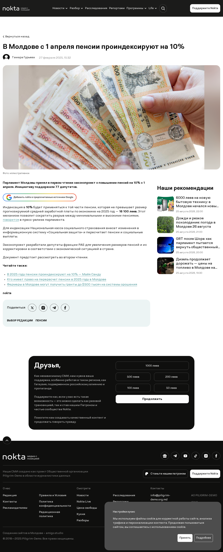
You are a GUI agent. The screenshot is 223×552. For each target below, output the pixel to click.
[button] (163, 8)
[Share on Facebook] (65, 308)
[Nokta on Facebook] (216, 456)
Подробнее (203, 538)
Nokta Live (84, 501)
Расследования (96, 8)
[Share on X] (32, 308)
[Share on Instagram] (43, 308)
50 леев (171, 388)
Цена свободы (87, 508)
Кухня (81, 514)
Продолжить (152, 399)
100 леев (133, 388)
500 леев (133, 377)
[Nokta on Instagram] (206, 456)
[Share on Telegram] (54, 308)
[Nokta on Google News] (165, 456)
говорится (11, 220)
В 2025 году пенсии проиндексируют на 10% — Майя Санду (54, 274)
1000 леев (152, 365)
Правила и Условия (52, 495)
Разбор (75, 8)
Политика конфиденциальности (55, 503)
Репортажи (117, 8)
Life (151, 8)
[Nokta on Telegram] (175, 456)
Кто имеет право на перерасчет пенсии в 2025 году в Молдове (56, 279)
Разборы (83, 520)
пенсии (41, 320)
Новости (58, 8)
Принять (185, 538)
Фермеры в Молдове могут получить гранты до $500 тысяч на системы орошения (72, 284)
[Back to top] (7, 440)
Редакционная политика (49, 514)
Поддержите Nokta (205, 8)
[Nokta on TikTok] (195, 456)
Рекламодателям (15, 508)
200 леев (171, 377)
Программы (134, 8)
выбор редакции (20, 320)
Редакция (10, 495)
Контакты (10, 501)
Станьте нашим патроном (168, 473)
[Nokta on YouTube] (185, 456)
